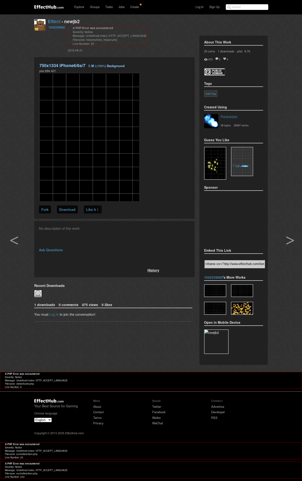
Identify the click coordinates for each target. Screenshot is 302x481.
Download (67, 209)
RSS (214, 417)
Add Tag (211, 93)
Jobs (121, 7)
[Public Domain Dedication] (214, 74)
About (97, 406)
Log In (200, 7)
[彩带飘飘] (215, 308)
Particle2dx (229, 116)
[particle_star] (242, 290)
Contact (98, 412)
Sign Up (214, 7)
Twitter (156, 406)
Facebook (159, 412)
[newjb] (215, 290)
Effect (54, 21)
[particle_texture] (242, 161)
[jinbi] (242, 308)
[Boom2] (215, 163)
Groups (95, 7)
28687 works (241, 125)
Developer (218, 412)
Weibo (156, 417)
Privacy (98, 423)
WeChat (157, 423)
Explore (79, 7)
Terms (97, 417)
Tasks (109, 7)
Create (134, 7)
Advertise (217, 406)
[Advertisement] (227, 218)
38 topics (226, 125)
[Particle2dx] (211, 121)
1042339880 (56, 27)
